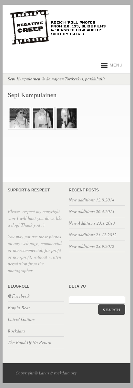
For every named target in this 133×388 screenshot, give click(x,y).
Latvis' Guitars (21, 319)
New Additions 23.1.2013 (92, 223)
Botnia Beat (19, 307)
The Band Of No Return (29, 342)
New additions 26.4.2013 (91, 211)
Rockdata (16, 331)
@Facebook (18, 296)
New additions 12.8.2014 (91, 200)
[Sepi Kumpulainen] (19, 128)
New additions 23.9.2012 (91, 246)
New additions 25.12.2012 (93, 234)
